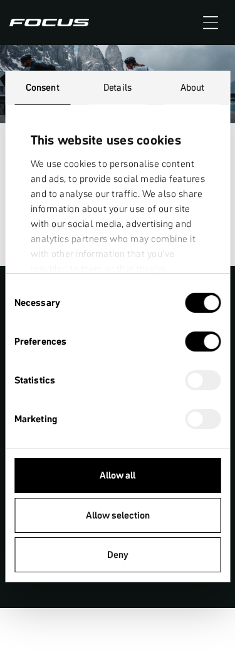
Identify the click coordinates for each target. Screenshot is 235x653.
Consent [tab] (43, 87)
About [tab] (192, 87)
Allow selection (118, 515)
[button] (211, 23)
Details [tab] (117, 87)
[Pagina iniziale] (49, 22)
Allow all (117, 475)
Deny (117, 554)
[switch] (203, 343)
